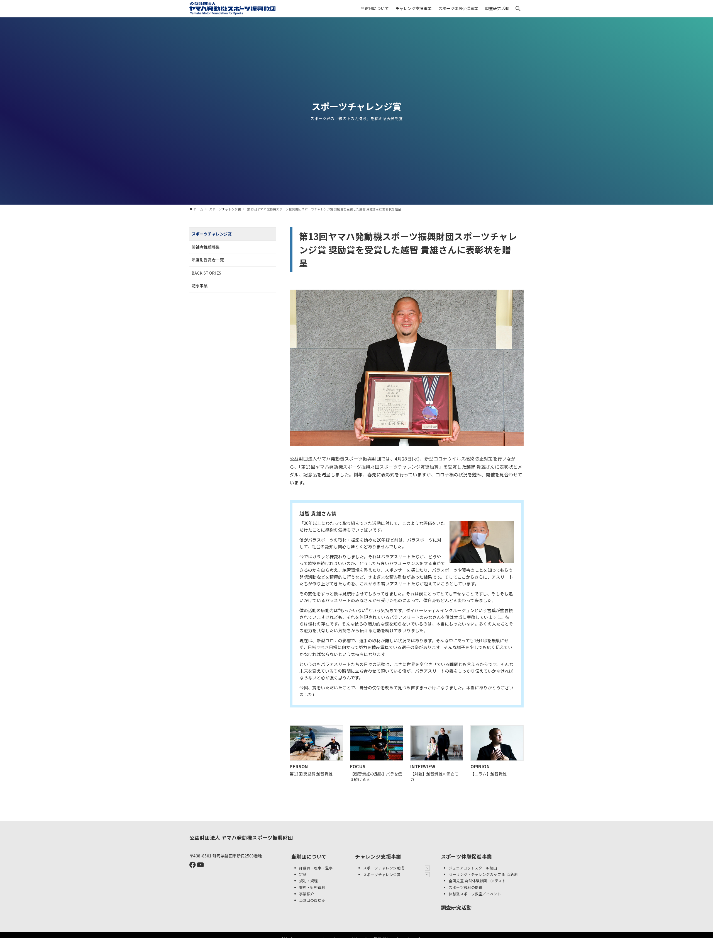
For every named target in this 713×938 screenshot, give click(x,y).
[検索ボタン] (518, 8)
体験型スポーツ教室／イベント (475, 893)
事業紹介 (306, 893)
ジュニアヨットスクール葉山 (473, 868)
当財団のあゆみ (312, 900)
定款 (303, 874)
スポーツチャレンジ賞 (357, 106)
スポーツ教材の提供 (465, 887)
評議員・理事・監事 (316, 868)
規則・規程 (308, 880)
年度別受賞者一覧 (208, 260)
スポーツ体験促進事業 (466, 856)
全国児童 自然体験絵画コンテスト (477, 880)
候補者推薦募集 (206, 246)
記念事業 (200, 286)
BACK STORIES (206, 272)
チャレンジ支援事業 (378, 856)
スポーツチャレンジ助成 (383, 868)
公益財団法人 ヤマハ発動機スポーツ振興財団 (241, 837)
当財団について (309, 856)
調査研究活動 (456, 907)
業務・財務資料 (312, 887)
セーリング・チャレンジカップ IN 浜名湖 (483, 874)
